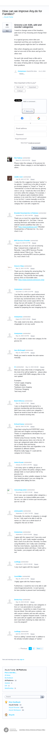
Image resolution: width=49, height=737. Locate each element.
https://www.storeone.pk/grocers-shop (31, 280)
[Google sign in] (39, 118)
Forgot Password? (21, 139)
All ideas (7, 675)
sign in (22, 659)
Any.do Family (10, 670)
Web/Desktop (9, 688)
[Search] (42, 696)
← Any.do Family (7, 17)
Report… (22, 73)
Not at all (21, 87)
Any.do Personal (14, 707)
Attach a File (29, 111)
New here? (30, 143)
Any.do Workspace (15, 710)
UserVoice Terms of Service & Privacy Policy (32, 729)
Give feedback (14, 702)
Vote (7, 31)
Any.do (12, 715)
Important (33, 87)
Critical (21, 91)
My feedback (9, 678)
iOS (6, 686)
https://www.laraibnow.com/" (28, 227)
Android (7, 683)
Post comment (39, 148)
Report (34, 160)
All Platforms (21, 670)
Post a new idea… (11, 672)
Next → (39, 648)
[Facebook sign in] (22, 118)
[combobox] (23, 697)
